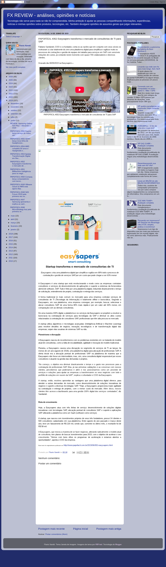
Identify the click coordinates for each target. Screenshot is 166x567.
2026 (11, 77)
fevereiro (15, 226)
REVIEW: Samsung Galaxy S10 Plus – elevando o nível (21, 126)
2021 (11, 94)
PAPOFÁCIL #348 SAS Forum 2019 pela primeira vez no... (19, 194)
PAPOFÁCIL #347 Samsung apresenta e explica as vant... (20, 202)
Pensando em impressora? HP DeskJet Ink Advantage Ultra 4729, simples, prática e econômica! (149, 224)
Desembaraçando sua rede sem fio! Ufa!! (147, 164)
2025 (11, 80)
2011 (11, 258)
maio (13, 216)
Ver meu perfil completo (15, 67)
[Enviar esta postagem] (73, 452)
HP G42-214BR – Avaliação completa (146, 145)
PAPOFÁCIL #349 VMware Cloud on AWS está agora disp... (21, 187)
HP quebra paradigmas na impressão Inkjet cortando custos (148, 108)
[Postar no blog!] (80, 452)
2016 (11, 241)
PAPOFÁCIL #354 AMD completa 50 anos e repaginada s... (19, 148)
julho (13, 117)
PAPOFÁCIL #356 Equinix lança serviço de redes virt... (20, 133)
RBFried (98, 544)
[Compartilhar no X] (83, 452)
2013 (11, 251)
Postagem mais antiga (108, 528)
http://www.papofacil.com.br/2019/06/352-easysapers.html (88, 445)
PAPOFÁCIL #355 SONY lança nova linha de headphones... (20, 141)
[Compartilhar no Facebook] (85, 452)
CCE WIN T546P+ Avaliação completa (146, 202)
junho (13, 121)
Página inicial (80, 528)
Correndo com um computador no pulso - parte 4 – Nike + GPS (147, 89)
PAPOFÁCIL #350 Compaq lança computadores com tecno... (21, 179)
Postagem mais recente (51, 528)
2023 (11, 87)
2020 (11, 97)
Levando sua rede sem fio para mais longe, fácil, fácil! (149, 68)
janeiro (14, 230)
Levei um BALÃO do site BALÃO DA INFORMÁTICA (149, 182)
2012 (11, 254)
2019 (11, 101)
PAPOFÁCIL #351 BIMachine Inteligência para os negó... (20, 171)
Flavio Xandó (25, 46)
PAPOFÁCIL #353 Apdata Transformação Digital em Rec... (20, 156)
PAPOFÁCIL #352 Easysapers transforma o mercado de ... (20, 164)
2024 (11, 83)
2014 (11, 247)
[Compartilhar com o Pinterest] (88, 452)
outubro (14, 110)
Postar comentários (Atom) (56, 534)
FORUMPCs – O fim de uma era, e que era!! (147, 127)
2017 (11, 237)
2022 (11, 90)
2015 (11, 244)
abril (13, 219)
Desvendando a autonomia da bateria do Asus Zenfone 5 (149, 49)
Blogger (118, 544)
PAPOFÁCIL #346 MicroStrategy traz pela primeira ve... (20, 209)
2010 (11, 261)
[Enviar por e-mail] (78, 452)
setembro (15, 114)
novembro (15, 107)
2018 (11, 234)
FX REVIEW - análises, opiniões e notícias (51, 15)
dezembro (15, 103)
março (13, 223)
